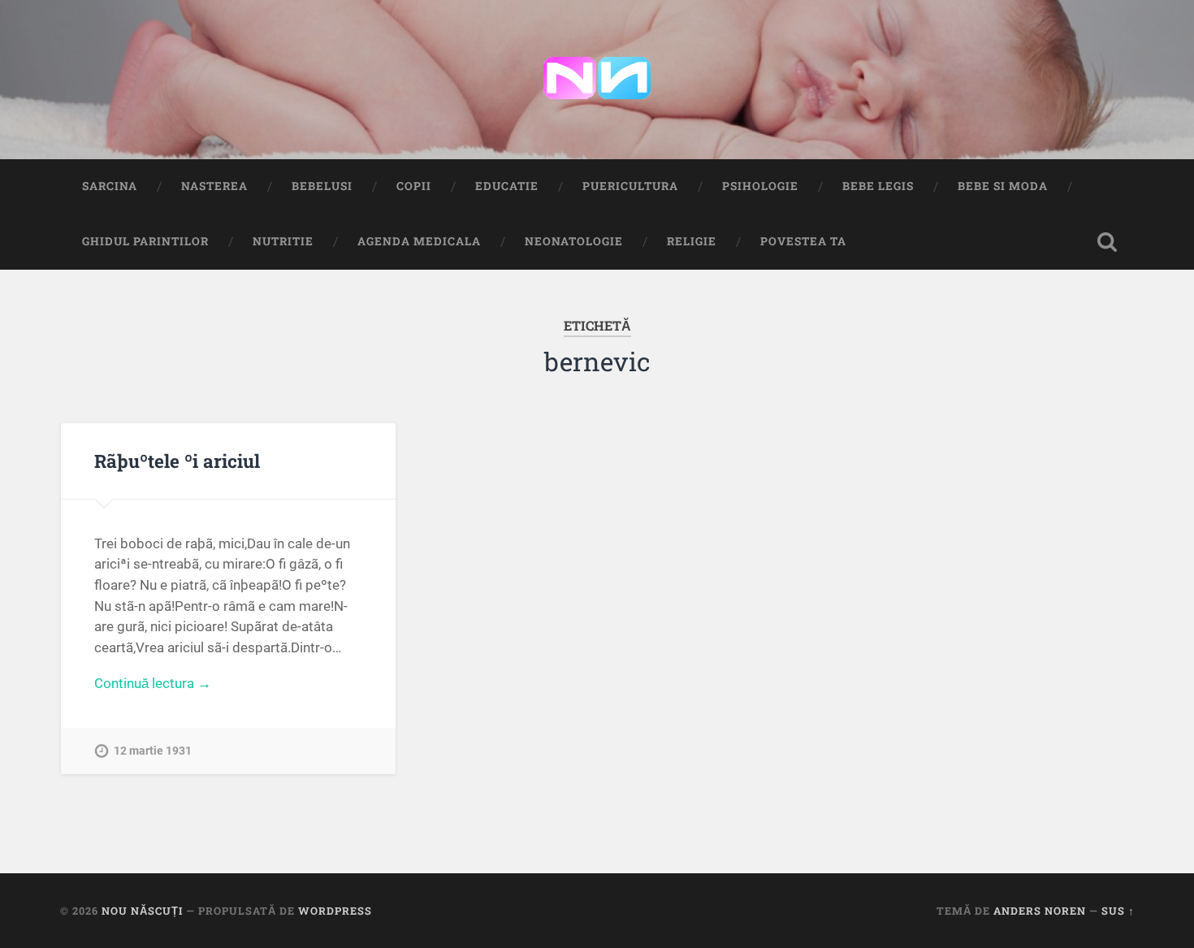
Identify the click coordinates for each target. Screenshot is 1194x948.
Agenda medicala (419, 241)
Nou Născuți (142, 910)
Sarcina (109, 186)
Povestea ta (803, 241)
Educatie (507, 186)
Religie (691, 241)
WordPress (335, 910)
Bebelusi (322, 186)
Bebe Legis (878, 186)
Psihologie (760, 186)
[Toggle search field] (1107, 242)
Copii (413, 186)
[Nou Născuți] (597, 79)
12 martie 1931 (153, 751)
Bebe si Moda (1003, 186)
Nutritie (283, 241)
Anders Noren (1039, 910)
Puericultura (630, 186)
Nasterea (214, 186)
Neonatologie (574, 241)
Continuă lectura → (152, 683)
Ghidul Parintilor (145, 241)
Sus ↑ (1118, 910)
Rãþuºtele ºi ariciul (177, 460)
